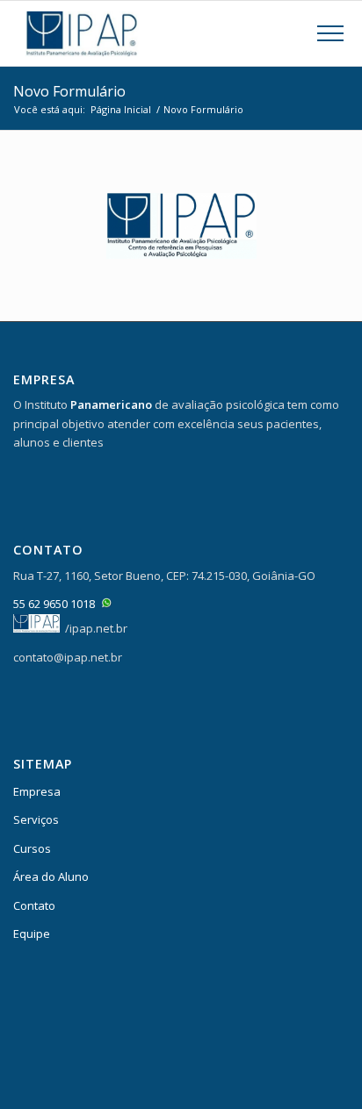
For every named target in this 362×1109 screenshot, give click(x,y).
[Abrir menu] (330, 33)
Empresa (37, 791)
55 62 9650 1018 (54, 604)
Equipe (31, 933)
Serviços (36, 819)
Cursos (32, 848)
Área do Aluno (51, 876)
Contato (34, 905)
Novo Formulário (69, 91)
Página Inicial (120, 109)
